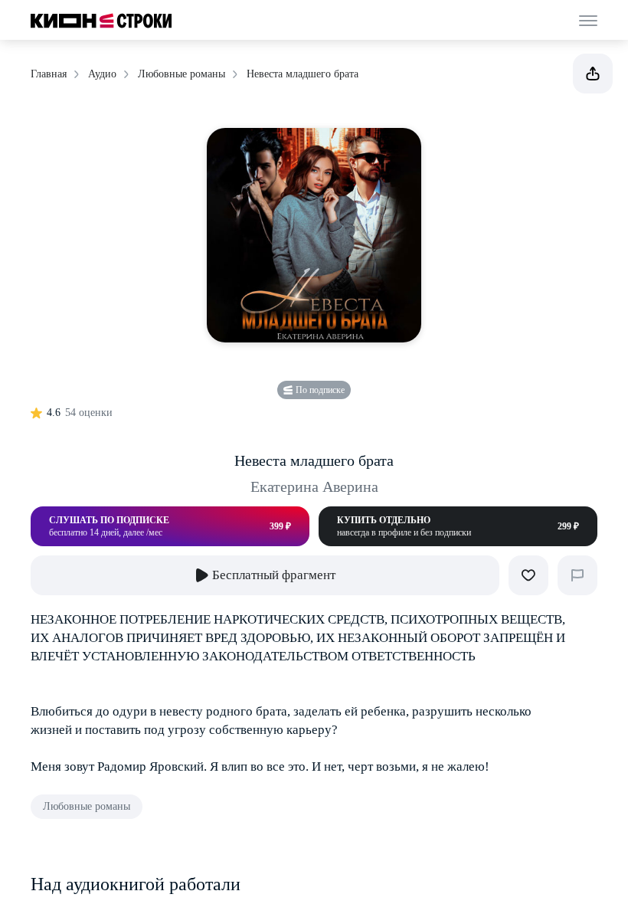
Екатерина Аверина (314, 486)
